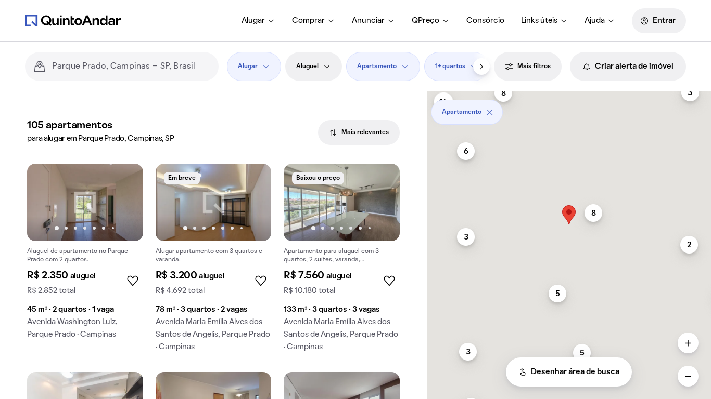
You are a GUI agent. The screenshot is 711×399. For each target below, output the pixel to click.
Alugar (253, 20)
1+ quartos (450, 66)
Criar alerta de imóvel (634, 66)
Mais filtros (534, 66)
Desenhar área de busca (575, 372)
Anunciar (368, 20)
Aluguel (307, 66)
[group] (85, 255)
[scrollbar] (569, 108)
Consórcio (485, 20)
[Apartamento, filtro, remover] (489, 112)
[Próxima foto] (124, 202)
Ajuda (595, 20)
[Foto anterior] (45, 202)
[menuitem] (258, 20)
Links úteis (539, 20)
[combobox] (131, 66)
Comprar (308, 20)
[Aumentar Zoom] (688, 342)
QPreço (425, 20)
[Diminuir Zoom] (688, 376)
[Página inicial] (73, 20)
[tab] (359, 132)
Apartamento (377, 66)
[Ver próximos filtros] (481, 66)
